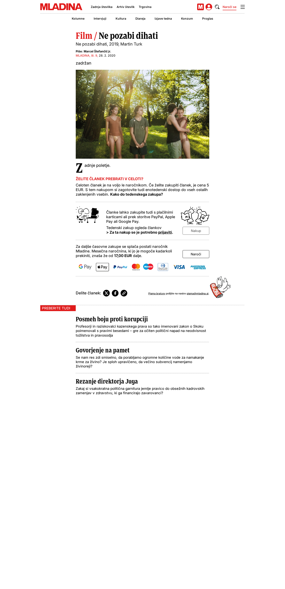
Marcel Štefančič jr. (97, 51)
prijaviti (165, 232)
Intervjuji (100, 18)
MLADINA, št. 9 (86, 55)
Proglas (207, 18)
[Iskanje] (217, 7)
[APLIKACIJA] (200, 7)
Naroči (196, 254)
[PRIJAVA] (209, 7)
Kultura (121, 18)
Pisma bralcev (156, 293)
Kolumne (78, 18)
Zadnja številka (101, 7)
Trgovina (145, 7)
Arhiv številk (126, 7)
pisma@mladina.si (197, 293)
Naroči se (229, 7)
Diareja (140, 18)
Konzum (187, 18)
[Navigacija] (243, 7)
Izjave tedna (163, 18)
